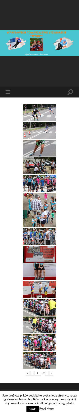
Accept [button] (32, 408)
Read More (46, 408)
